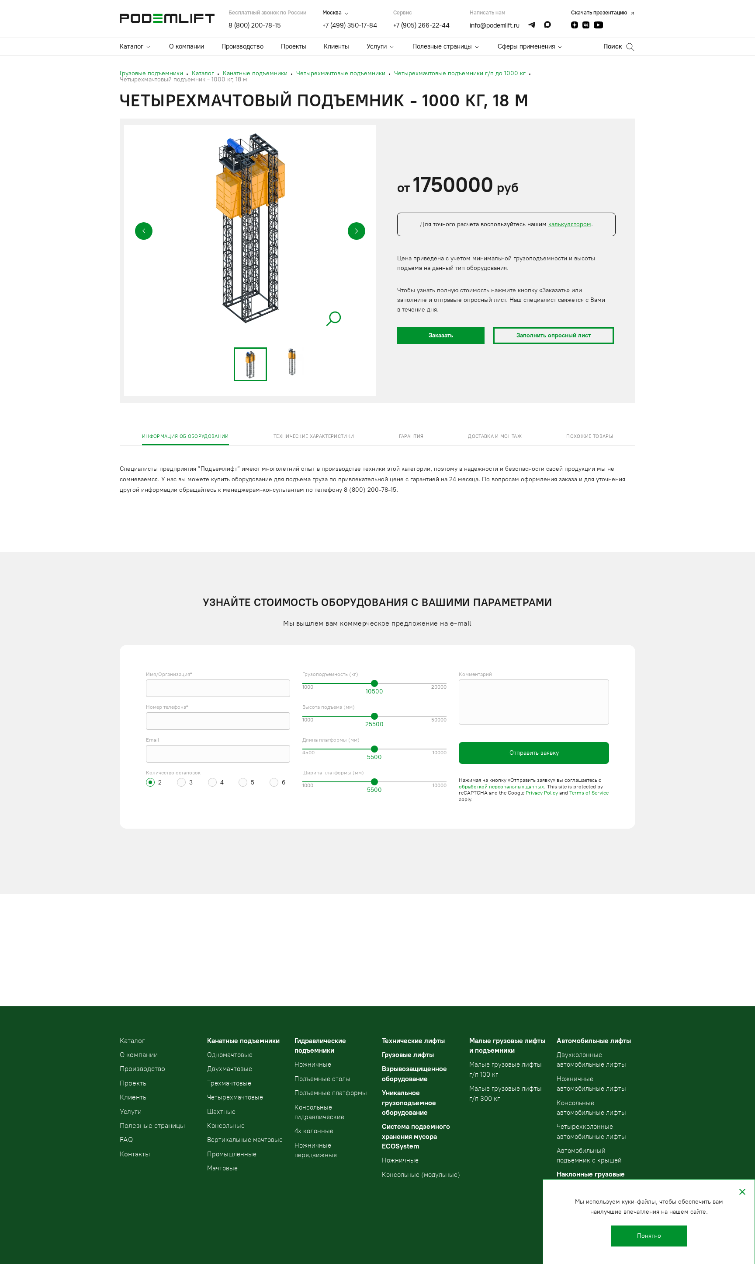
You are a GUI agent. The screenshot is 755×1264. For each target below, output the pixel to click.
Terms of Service (589, 793)
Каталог (131, 46)
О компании (186, 46)
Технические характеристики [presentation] (314, 436)
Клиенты (336, 46)
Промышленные (231, 1154)
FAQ (126, 1139)
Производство (242, 46)
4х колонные (313, 1131)
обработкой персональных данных (501, 787)
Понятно (649, 1235)
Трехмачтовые (229, 1083)
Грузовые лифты (408, 1054)
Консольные (226, 1126)
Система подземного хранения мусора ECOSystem (416, 1136)
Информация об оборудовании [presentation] (185, 436)
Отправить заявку (534, 752)
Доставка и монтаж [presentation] (495, 436)
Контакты (135, 1154)
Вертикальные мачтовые (245, 1140)
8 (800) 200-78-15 (255, 25)
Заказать (441, 335)
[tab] (185, 436)
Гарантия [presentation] (411, 436)
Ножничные (312, 1064)
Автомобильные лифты (594, 1040)
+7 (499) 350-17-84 (349, 25)
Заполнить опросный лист (553, 335)
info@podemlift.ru (494, 25)
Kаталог (132, 1040)
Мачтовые (222, 1168)
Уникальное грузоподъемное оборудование (409, 1103)
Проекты (293, 46)
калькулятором (569, 224)
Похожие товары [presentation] (589, 436)
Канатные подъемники (243, 1040)
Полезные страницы (442, 46)
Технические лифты (413, 1040)
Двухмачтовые (229, 1069)
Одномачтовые (230, 1055)
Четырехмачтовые (235, 1097)
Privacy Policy (542, 793)
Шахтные (221, 1112)
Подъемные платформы (330, 1093)
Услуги (377, 46)
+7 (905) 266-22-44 (421, 25)
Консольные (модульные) (421, 1175)
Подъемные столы (322, 1079)
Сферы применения (526, 46)
